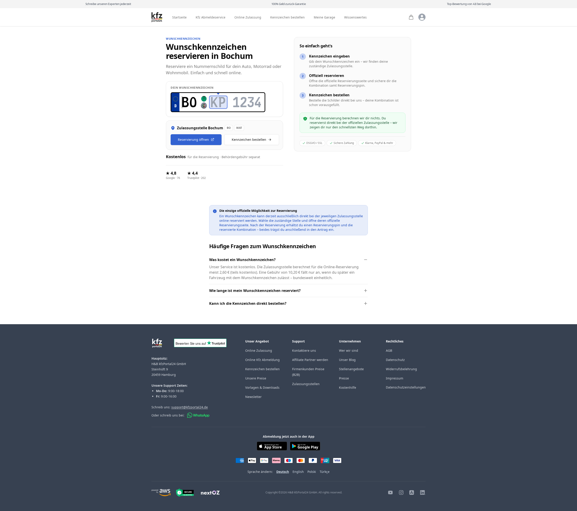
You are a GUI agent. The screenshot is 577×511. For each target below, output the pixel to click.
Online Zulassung (247, 17)
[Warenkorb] (411, 17)
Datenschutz (395, 360)
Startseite (179, 17)
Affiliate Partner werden (310, 360)
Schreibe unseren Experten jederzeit (108, 4)
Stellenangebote (351, 369)
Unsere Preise (255, 378)
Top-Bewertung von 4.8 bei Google (469, 4)
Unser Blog (347, 360)
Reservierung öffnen (193, 139)
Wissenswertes (355, 17)
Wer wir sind (348, 350)
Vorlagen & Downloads (262, 387)
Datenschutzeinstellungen (406, 387)
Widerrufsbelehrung (401, 369)
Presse (344, 378)
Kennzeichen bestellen (287, 17)
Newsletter (253, 397)
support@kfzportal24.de (189, 407)
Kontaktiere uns (304, 350)
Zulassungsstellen (306, 384)
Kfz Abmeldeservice (210, 17)
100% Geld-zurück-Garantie (288, 4)
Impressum (394, 378)
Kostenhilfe (347, 387)
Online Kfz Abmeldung (262, 360)
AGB (389, 350)
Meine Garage (324, 17)
